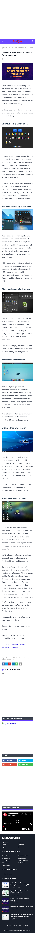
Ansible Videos (22, 863)
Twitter (22, 644)
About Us (15, 925)
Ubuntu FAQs (9, 47)
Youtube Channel (23, 925)
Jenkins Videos (22, 858)
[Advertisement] (17, 19)
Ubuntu (4, 659)
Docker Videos (6, 858)
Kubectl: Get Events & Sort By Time (21, 906)
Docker (20, 847)
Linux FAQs (12, 658)
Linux (7, 658)
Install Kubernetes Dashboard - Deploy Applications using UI (20, 884)
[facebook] (9, 760)
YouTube (5, 644)
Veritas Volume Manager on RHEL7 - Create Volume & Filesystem (21, 915)
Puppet (4, 847)
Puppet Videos (6, 865)
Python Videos (6, 863)
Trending (26, 658)
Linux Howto (19, 658)
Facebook (14, 644)
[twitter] (25, 760)
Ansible (4, 844)
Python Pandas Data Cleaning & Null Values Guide (20, 892)
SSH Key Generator (7, 874)
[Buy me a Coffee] (9, 723)
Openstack (21, 844)
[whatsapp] (25, 764)
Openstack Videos (23, 860)
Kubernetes (5, 842)
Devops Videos (6, 856)
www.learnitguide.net (14, 930)
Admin (5, 59)
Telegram (14, 647)
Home (3, 47)
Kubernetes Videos (23, 856)
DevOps (20, 842)
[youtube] (9, 764)
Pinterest (5, 647)
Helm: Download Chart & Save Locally (19, 899)
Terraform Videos (6, 860)
